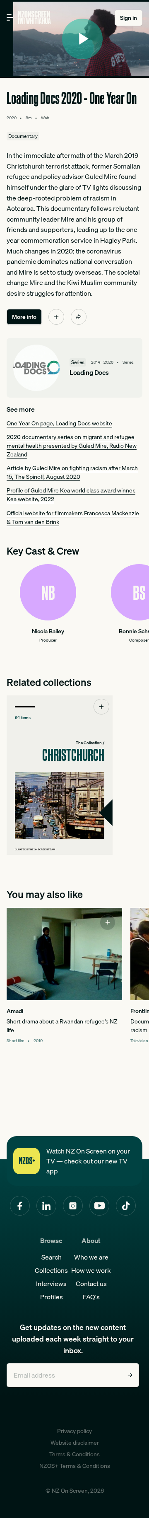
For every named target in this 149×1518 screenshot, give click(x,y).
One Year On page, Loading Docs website (59, 423)
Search (51, 1257)
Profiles (51, 1296)
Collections (51, 1270)
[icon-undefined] (56, 317)
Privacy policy (74, 1431)
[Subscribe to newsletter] (130, 1375)
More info (24, 316)
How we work (91, 1270)
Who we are (91, 1257)
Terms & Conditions (74, 1454)
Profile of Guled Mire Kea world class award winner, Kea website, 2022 (71, 495)
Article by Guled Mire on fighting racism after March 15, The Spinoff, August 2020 (72, 472)
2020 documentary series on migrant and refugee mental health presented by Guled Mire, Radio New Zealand (72, 445)
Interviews (51, 1283)
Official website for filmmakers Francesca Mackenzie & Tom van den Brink (73, 517)
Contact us (91, 1283)
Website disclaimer (74, 1442)
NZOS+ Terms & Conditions (74, 1466)
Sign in (128, 17)
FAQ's (91, 1296)
